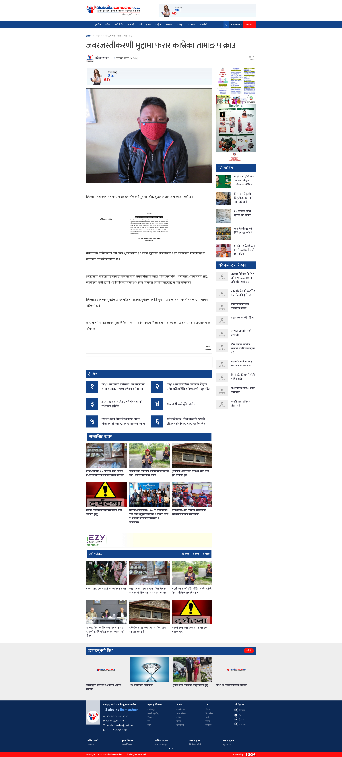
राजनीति (131, 25)
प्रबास (148, 25)
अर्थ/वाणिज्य (181, 713)
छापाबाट (191, 25)
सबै (248, 650)
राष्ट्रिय (107, 25)
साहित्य (158, 25)
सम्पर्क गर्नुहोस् (152, 713)
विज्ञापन (150, 717)
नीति (149, 725)
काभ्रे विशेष (118, 25)
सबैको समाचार (102, 58)
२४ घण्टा (185, 554)
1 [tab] (169, 748)
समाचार (208, 725)
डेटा (148, 721)
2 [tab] (172, 748)
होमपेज (98, 25)
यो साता (196, 554)
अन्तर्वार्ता (203, 25)
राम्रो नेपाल (180, 709)
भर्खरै (207, 717)
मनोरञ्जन (180, 25)
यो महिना (206, 554)
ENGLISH (249, 24)
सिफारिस (180, 725)
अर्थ (140, 25)
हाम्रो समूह (151, 709)
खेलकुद (169, 25)
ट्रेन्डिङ (178, 717)
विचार (178, 721)
